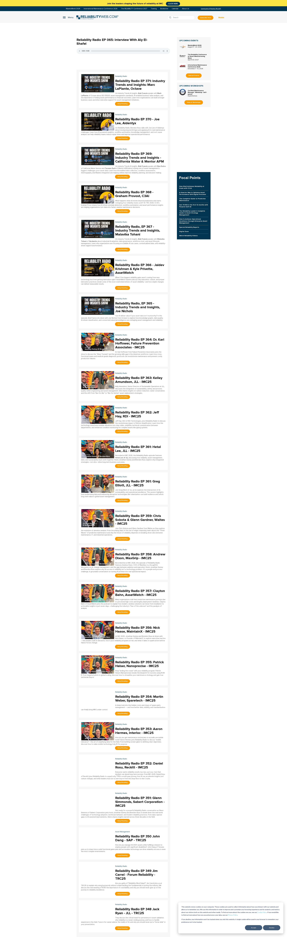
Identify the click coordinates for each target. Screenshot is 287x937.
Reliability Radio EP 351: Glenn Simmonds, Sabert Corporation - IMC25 (140, 802)
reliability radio (121, 76)
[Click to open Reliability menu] (68, 17)
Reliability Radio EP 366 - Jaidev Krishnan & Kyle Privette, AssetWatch (139, 269)
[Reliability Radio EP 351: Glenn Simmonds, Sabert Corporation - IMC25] (97, 800)
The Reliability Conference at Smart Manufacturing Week (197, 56)
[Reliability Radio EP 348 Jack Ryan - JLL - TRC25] (97, 911)
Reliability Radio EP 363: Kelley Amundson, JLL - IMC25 (138, 380)
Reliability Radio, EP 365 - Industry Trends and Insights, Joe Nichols (137, 307)
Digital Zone (184, 231)
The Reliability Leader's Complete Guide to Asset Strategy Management (192, 213)
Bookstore (164, 9)
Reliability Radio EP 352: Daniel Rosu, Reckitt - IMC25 (139, 765)
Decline (271, 928)
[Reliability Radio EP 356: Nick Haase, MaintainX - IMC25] (97, 630)
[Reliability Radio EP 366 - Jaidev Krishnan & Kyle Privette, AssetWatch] (97, 267)
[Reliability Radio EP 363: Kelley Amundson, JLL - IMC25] (97, 380)
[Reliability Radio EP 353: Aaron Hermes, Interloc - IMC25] (97, 731)
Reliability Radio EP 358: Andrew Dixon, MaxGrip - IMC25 (140, 556)
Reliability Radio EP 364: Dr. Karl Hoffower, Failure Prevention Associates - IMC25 (139, 343)
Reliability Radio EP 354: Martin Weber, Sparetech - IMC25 (139, 699)
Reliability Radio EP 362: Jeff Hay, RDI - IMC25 (137, 414)
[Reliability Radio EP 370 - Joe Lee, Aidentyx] (97, 121)
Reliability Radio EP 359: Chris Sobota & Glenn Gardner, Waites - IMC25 (140, 520)
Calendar (175, 9)
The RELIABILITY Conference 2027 (134, 9)
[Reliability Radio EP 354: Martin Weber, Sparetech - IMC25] (97, 699)
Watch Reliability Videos (188, 236)
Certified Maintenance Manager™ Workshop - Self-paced (197, 92)
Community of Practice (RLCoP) (211, 9)
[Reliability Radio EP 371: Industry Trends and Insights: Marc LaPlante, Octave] (97, 83)
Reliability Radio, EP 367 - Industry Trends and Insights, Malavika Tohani (137, 230)
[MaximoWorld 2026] (182, 46)
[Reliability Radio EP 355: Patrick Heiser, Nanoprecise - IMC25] (97, 664)
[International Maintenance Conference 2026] (182, 66)
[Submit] (170, 18)
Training (154, 9)
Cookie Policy (262, 912)
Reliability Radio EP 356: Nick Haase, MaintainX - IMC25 (137, 630)
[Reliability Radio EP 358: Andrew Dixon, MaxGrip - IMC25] (97, 556)
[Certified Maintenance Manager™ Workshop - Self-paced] (182, 92)
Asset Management (122, 832)
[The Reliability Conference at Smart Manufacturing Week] (182, 56)
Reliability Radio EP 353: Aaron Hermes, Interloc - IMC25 (138, 731)
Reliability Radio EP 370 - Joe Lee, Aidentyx (137, 121)
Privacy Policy (232, 915)
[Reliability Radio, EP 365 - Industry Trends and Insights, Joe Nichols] (97, 305)
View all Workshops (193, 102)
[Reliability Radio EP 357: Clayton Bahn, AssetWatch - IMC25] (97, 593)
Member (221, 17)
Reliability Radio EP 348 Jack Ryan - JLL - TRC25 (137, 911)
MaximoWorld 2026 (73, 9)
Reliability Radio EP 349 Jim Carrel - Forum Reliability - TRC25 (136, 875)
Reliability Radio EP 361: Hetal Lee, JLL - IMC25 (138, 449)
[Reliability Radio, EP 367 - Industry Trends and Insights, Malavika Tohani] (97, 229)
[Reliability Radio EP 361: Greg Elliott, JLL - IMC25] (97, 483)
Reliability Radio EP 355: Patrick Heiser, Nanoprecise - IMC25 (139, 664)
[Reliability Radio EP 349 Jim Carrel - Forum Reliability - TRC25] (97, 873)
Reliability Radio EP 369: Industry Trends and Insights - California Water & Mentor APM (139, 158)
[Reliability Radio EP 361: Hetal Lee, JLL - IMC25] (97, 449)
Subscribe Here (205, 18)
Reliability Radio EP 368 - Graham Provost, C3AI (134, 194)
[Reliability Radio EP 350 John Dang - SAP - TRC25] (97, 838)
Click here (173, 4)
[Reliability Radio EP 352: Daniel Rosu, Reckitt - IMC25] (97, 765)
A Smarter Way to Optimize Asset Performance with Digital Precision (192, 193)
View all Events (193, 75)
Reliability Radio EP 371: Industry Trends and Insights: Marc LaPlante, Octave (140, 85)
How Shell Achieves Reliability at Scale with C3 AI (191, 187)
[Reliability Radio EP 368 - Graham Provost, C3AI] (97, 194)
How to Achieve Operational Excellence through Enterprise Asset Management (193, 221)
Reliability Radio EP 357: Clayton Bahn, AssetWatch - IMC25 (140, 593)
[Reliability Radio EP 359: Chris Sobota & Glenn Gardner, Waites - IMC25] (97, 518)
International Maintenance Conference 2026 (100, 9)
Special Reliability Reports (189, 227)
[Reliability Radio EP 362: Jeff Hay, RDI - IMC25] (97, 414)
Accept (253, 928)
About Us (185, 9)
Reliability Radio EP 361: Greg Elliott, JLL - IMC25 (137, 483)
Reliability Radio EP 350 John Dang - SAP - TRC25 (137, 838)
